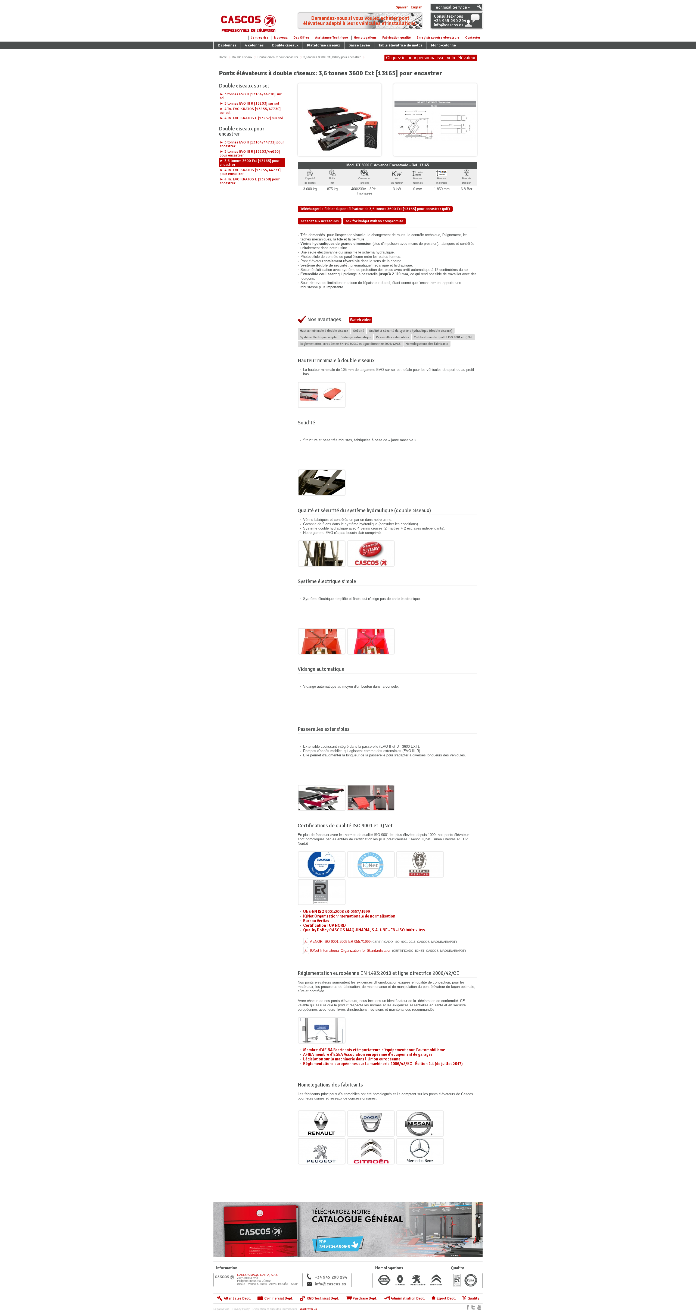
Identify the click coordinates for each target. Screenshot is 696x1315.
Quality (473, 1298)
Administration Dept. (408, 1298)
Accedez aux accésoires (319, 221)
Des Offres (301, 38)
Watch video (360, 319)
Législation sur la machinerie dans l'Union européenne (351, 1059)
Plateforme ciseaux (323, 45)
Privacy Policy (241, 1308)
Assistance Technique (331, 38)
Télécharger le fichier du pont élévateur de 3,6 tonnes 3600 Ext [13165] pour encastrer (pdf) (375, 208)
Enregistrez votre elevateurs (438, 38)
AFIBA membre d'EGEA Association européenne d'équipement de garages (368, 1054)
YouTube (479, 1307)
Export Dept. (446, 1298)
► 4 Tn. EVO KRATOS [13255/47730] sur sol (250, 111)
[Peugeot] (322, 1151)
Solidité (358, 331)
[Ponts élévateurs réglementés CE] (322, 1030)
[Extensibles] (322, 798)
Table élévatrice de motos (400, 45)
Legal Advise (221, 1308)
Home (223, 57)
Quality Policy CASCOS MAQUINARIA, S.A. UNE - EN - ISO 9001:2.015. (364, 930)
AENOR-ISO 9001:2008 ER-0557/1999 (383, 942)
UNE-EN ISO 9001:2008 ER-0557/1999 (336, 911)
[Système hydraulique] (322, 553)
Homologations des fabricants (427, 344)
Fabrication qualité (396, 38)
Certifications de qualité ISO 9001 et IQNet (443, 337)
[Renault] (322, 1123)
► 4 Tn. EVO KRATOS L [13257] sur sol (251, 118)
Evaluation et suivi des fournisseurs (275, 1308)
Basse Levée (359, 45)
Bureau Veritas (316, 920)
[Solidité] (322, 482)
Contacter (472, 38)
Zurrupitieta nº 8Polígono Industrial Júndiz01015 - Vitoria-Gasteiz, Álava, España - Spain (267, 1279)
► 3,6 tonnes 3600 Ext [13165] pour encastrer (250, 162)
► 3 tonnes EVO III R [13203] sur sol (249, 103)
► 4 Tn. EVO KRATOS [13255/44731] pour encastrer (250, 172)
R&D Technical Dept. (323, 1298)
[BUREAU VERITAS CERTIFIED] (420, 864)
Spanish (402, 7)
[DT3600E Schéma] (435, 119)
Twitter (473, 1307)
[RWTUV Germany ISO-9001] (322, 864)
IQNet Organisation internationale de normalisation (349, 916)
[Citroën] (371, 1151)
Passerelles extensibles (392, 337)
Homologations (365, 38)
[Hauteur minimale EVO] (322, 395)
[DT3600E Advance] (339, 119)
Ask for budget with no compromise (374, 221)
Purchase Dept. (365, 1298)
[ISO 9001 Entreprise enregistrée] (322, 892)
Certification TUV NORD (324, 925)
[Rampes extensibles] (371, 798)
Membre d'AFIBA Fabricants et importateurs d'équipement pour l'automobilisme (374, 1049)
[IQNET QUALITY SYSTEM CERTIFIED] (371, 864)
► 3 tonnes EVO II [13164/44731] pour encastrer (252, 144)
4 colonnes (254, 45)
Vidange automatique (356, 337)
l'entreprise (259, 38)
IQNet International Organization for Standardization (388, 950)
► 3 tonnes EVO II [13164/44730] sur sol (251, 96)
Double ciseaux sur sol (244, 86)
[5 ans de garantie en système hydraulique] (371, 553)
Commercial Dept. (278, 1298)
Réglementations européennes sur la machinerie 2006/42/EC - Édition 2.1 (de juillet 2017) (383, 1063)
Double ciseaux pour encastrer (277, 57)
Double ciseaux (285, 45)
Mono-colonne (443, 45)
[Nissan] (420, 1123)
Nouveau (281, 38)
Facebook (468, 1307)
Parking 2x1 (228, 53)
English (416, 7)
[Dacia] (371, 1123)
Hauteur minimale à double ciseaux (324, 331)
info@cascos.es (330, 1284)
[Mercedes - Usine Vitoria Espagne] (420, 1151)
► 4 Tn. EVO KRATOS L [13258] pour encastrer (250, 181)
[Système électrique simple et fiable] (322, 641)
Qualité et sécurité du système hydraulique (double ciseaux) (410, 331)
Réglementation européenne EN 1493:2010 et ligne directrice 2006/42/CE (350, 344)
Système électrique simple (318, 337)
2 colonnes (227, 45)
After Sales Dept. (237, 1298)
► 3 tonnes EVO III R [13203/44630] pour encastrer (250, 153)
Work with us (308, 1308)
